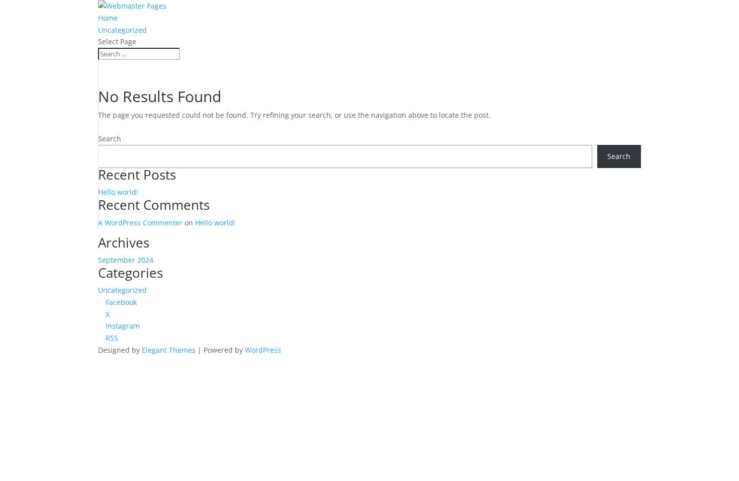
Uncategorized (122, 30)
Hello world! (118, 192)
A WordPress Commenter (140, 222)
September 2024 (125, 260)
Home (108, 18)
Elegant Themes (169, 350)
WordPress (263, 350)
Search (109, 138)
